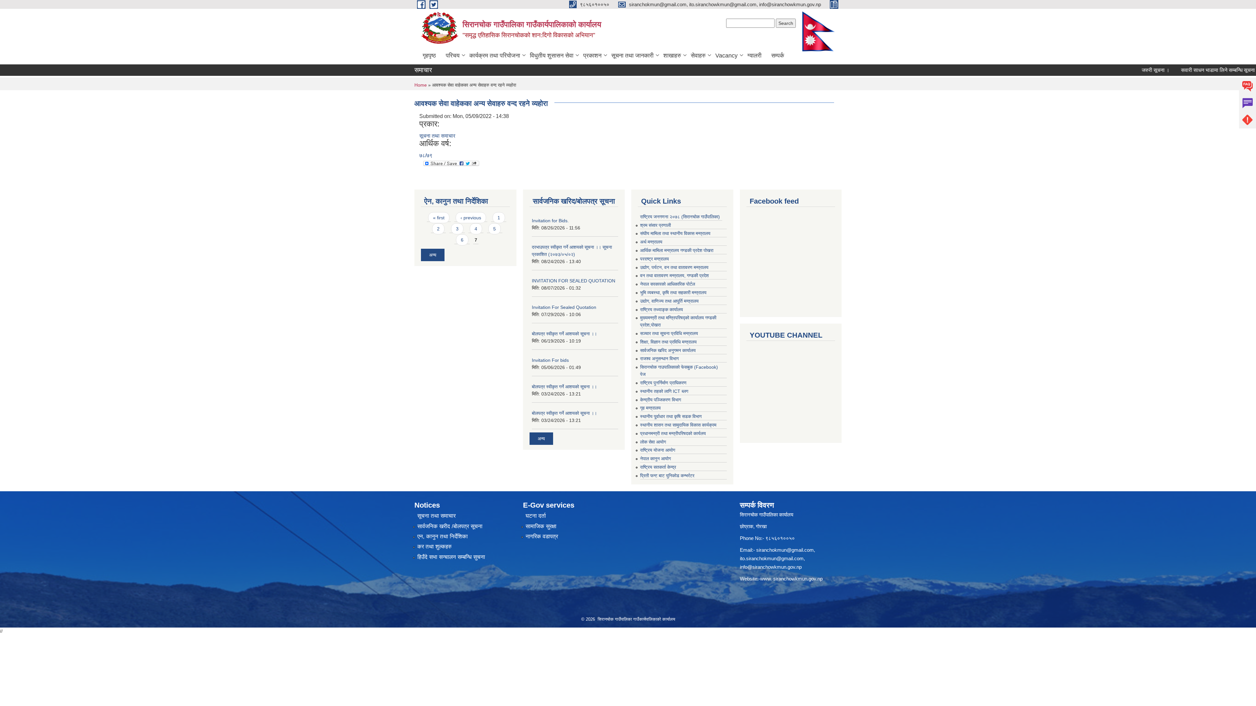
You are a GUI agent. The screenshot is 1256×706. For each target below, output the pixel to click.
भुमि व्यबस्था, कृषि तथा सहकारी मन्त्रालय (673, 292)
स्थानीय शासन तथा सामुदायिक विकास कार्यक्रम (678, 425)
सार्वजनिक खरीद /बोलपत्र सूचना (449, 526)
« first (439, 217)
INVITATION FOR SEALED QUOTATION (573, 280)
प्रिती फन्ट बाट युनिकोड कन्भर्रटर (667, 475)
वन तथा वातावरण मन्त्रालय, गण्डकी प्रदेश (674, 275)
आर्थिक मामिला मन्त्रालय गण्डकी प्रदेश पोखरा (676, 250)
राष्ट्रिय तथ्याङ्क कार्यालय (661, 309)
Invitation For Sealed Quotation (564, 307)
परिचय (453, 55)
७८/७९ (425, 155)
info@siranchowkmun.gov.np (771, 567)
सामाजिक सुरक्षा (541, 526)
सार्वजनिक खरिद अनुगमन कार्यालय (668, 350)
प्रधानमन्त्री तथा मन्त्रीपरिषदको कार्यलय (673, 433)
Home (420, 85)
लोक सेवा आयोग (653, 442)
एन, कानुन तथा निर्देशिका (442, 536)
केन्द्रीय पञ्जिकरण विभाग (660, 399)
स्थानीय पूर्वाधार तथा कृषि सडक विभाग (671, 416)
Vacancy (726, 55)
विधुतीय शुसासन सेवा (551, 55)
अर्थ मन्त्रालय (651, 241)
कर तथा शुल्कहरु (434, 547)
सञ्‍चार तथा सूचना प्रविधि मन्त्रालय (669, 333)
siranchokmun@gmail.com (785, 550)
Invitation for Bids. (550, 220)
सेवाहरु (698, 55)
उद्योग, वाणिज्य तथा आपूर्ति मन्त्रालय (669, 301)
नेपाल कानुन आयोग (655, 458)
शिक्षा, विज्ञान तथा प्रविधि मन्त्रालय (668, 342)
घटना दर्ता (536, 516)
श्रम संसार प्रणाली (655, 225)
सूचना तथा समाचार (437, 136)
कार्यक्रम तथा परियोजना (494, 55)
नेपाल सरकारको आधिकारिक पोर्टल (667, 284)
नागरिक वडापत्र (542, 536)
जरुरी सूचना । (1135, 70)
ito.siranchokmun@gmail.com (772, 558)
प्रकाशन (592, 55)
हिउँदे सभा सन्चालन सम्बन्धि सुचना (451, 557)
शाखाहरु (672, 55)
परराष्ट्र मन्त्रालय (654, 258)
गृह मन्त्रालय (650, 408)
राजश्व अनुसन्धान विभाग (659, 358)
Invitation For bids (550, 360)
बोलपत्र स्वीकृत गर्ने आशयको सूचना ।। (564, 333)
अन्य (432, 255)
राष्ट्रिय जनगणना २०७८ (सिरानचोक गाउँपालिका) (680, 216)
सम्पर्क (777, 55)
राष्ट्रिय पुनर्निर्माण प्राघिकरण (663, 382)
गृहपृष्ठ (429, 55)
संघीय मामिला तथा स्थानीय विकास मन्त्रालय (675, 233)
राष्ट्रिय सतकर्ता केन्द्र (658, 467)
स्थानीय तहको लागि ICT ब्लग (664, 391)
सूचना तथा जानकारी (632, 55)
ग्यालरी (754, 55)
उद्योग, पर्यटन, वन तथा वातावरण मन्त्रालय (674, 267)
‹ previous (471, 217)
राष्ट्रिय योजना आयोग (657, 450)
